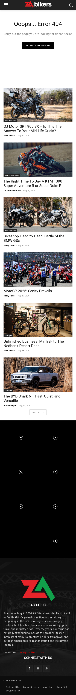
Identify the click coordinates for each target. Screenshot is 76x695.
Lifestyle (8, 335)
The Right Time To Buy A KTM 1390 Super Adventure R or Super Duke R (33, 183)
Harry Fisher (9, 245)
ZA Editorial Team (12, 190)
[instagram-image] (21, 437)
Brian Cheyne (10, 405)
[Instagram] (37, 668)
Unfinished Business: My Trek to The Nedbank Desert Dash (34, 343)
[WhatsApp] (46, 668)
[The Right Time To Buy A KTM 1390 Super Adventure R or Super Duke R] (38, 159)
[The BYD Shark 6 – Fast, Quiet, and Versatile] (38, 374)
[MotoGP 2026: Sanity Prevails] (38, 269)
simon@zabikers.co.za (30, 652)
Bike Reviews (10, 120)
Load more (36, 412)
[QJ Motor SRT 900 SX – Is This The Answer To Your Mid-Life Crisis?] (38, 105)
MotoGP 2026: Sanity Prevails (28, 291)
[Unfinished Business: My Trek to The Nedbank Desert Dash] (38, 320)
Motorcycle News (12, 175)
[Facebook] (29, 668)
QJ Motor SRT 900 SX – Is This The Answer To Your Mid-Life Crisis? (33, 128)
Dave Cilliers (9, 135)
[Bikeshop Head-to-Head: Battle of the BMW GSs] (38, 214)
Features (8, 285)
